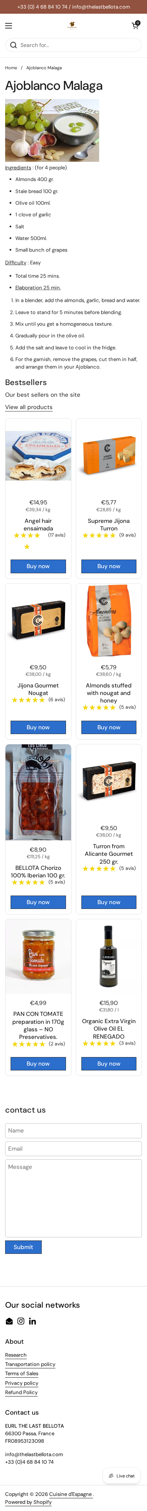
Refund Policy (21, 1392)
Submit (23, 1247)
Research (16, 1355)
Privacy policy (21, 1383)
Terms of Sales (21, 1373)
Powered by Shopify (28, 1502)
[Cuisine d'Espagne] (72, 26)
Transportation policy (30, 1364)
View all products (29, 407)
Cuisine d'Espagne (71, 1494)
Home (11, 68)
